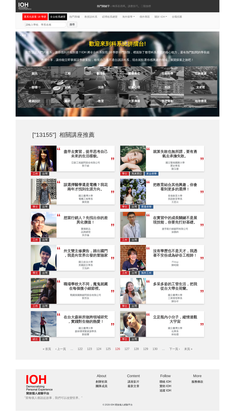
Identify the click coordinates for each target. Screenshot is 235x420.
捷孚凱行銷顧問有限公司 (175, 228)
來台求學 (151, 173)
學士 (124, 173)
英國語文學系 (86, 265)
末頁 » (188, 348)
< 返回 (23, 35)
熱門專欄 (74, 16)
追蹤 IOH (165, 390)
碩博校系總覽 (110, 16)
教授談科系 (90, 16)
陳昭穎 (175, 265)
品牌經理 (86, 232)
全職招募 (177, 16)
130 (155, 348)
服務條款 (197, 381)
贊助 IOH (165, 386)
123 (89, 348)
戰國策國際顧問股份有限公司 (85, 295)
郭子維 (85, 165)
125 (108, 348)
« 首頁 (47, 348)
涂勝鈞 (175, 232)
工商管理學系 (175, 298)
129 (145, 348)
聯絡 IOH (165, 381)
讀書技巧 (133, 6)
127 (126, 348)
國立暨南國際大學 (175, 162)
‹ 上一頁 (60, 348)
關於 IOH (160, 16)
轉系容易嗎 (118, 6)
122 (80, 348)
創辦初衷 (101, 381)
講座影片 (133, 381)
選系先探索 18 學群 (35, 16)
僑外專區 (145, 16)
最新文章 (133, 386)
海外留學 (127, 16)
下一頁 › (174, 348)
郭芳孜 (85, 298)
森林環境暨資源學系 (85, 331)
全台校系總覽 (58, 16)
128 (136, 348)
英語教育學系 (175, 198)
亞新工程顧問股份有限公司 (85, 162)
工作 (35, 173)
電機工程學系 (86, 198)
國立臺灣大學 (86, 195)
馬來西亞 (137, 173)
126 (117, 348)
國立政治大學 (86, 262)
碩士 (35, 339)
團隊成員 (101, 386)
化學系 (175, 331)
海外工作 (146, 272)
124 (98, 348)
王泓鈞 (85, 268)
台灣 (44, 173)
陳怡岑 (175, 301)
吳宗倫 (85, 235)
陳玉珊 (175, 169)
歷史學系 (175, 165)
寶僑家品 (86, 228)
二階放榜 (146, 6)
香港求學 (146, 206)
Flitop (175, 262)
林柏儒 (175, 334)
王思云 (175, 202)
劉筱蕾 (85, 334)
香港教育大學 (175, 195)
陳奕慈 (85, 202)
